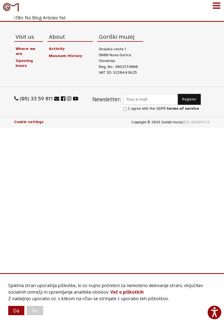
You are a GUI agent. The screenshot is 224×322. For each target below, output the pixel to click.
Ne (35, 310)
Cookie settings (29, 122)
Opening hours (24, 63)
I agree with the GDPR (163, 108)
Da (16, 310)
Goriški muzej (11, 7)
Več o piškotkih (127, 292)
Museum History (65, 55)
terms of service (183, 108)
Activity (56, 48)
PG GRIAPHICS (197, 122)
